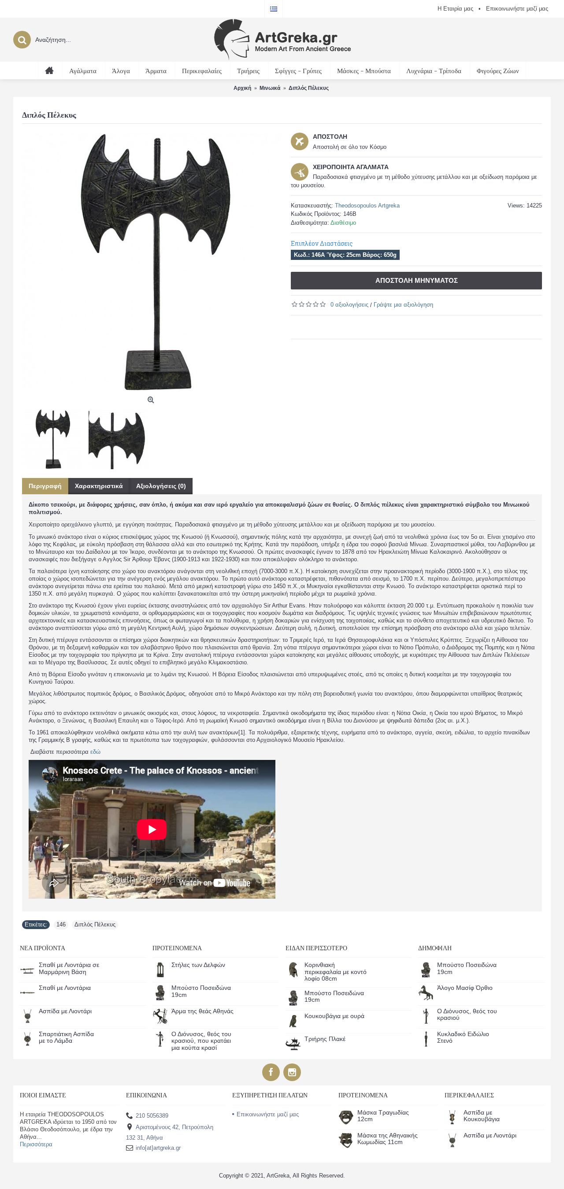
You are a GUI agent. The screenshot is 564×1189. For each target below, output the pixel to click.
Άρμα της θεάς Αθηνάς (202, 1011)
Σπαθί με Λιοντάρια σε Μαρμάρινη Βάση (69, 968)
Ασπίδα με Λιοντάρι (65, 1011)
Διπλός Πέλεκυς (94, 924)
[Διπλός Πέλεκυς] (152, 263)
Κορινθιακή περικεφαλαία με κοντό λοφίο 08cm (335, 972)
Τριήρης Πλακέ (324, 1039)
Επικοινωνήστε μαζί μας (268, 1114)
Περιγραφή (45, 485)
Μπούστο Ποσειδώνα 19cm (201, 991)
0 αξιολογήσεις (349, 304)
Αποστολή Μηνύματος (416, 280)
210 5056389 (152, 1115)
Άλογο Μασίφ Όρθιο (465, 988)
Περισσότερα (36, 1144)
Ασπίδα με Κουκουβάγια (482, 1115)
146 (61, 924)
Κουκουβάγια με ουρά (334, 1016)
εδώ (95, 751)
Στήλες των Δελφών (198, 965)
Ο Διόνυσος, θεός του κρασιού (467, 1014)
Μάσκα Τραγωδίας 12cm (383, 1115)
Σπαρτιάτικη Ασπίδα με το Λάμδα (66, 1037)
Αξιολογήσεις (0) (161, 485)
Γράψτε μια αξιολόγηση (403, 304)
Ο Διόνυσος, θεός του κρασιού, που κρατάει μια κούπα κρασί (201, 1041)
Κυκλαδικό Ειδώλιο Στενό (463, 1037)
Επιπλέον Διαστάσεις (322, 243)
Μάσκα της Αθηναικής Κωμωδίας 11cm (387, 1138)
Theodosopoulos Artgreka (367, 205)
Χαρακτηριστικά (99, 485)
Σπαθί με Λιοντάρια (65, 988)
